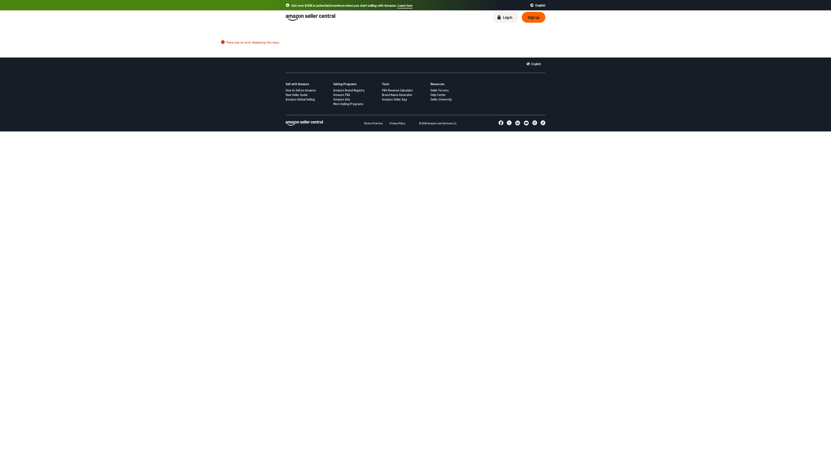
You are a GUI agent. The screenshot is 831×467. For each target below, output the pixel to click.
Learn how (405, 5)
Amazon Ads (341, 99)
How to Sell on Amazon (301, 90)
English (536, 64)
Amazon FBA (341, 95)
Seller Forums (439, 90)
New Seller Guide (297, 95)
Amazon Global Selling (300, 99)
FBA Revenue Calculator (397, 90)
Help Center (438, 95)
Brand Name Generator (397, 95)
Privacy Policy (397, 123)
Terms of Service (373, 123)
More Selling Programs (348, 104)
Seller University (441, 99)
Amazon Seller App (394, 99)
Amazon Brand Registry (349, 90)
